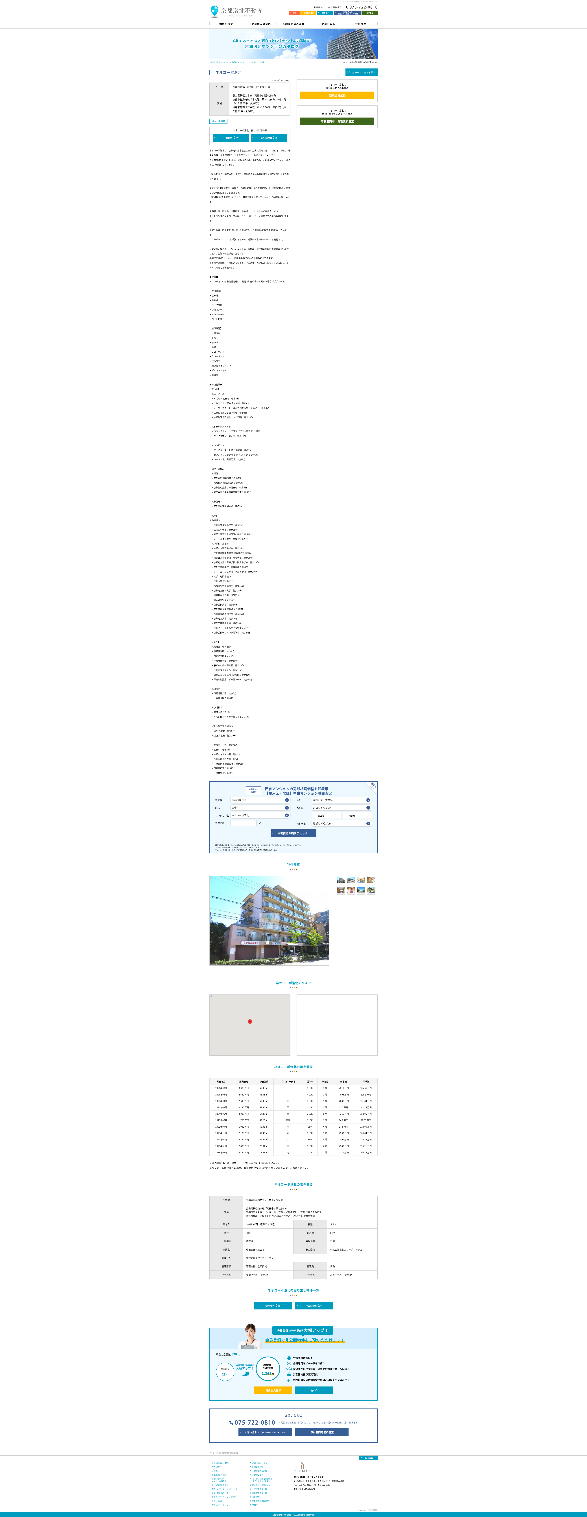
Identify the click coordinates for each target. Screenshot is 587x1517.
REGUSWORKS (372, 1510)
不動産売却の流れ (219, 1474)
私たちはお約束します (261, 1485)
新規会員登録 (257, 1466)
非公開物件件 (269, 137)
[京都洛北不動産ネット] (236, 16)
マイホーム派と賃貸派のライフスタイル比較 (262, 1480)
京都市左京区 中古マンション (219, 62)
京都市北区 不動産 (259, 1463)
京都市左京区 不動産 (220, 1463)
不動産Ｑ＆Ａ (257, 1474)
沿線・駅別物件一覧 (220, 1493)
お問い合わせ (217, 1501)
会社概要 (256, 1497)
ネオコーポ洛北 (259, 62)
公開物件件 (231, 137)
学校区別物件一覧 (259, 1493)
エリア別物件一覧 (259, 1489)
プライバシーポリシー (221, 1505)
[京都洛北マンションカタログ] (293, 44)
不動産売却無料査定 (260, 1501)
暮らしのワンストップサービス (224, 1489)
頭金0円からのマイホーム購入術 (219, 1480)
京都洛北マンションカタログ (242, 62)
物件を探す (216, 1466)
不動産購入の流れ (259, 1470)
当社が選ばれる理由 (220, 1485)
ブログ (255, 1505)
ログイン (215, 1470)
